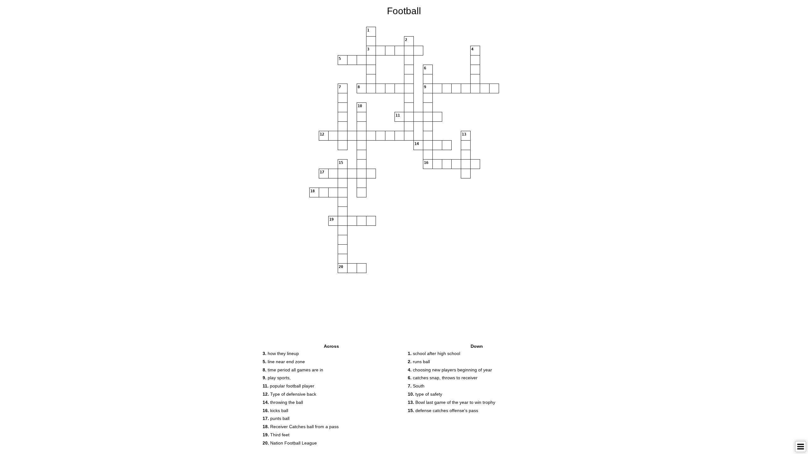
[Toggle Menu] (800, 446)
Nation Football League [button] (290, 442)
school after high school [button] (434, 353)
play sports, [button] (277, 377)
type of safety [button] (425, 394)
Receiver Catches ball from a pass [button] (301, 426)
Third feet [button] (276, 434)
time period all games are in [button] (293, 369)
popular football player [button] (288, 385)
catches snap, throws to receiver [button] (443, 377)
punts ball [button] (276, 418)
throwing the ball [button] (283, 402)
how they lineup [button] (281, 353)
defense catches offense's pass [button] (443, 410)
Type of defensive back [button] (289, 394)
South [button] (416, 385)
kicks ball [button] (275, 410)
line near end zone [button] (284, 361)
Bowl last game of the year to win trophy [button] (451, 402)
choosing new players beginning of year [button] (450, 369)
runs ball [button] (419, 361)
